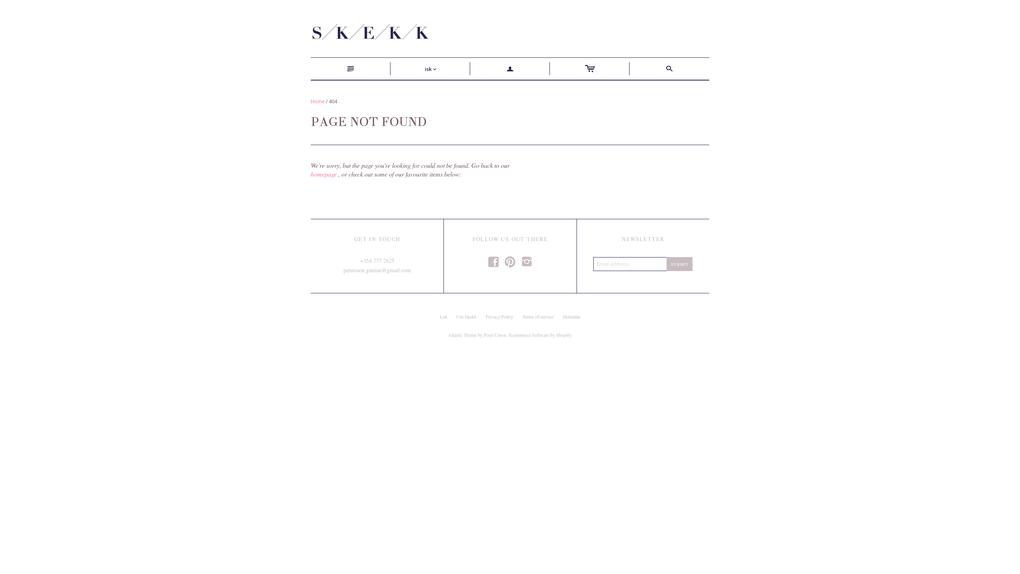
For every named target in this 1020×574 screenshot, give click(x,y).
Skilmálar (572, 316)
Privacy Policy (499, 316)
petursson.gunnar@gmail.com (377, 270)
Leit (443, 316)
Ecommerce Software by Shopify (540, 335)
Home (318, 101)
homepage (324, 174)
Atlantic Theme (462, 335)
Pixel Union (495, 335)
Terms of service (537, 316)
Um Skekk (466, 316)
